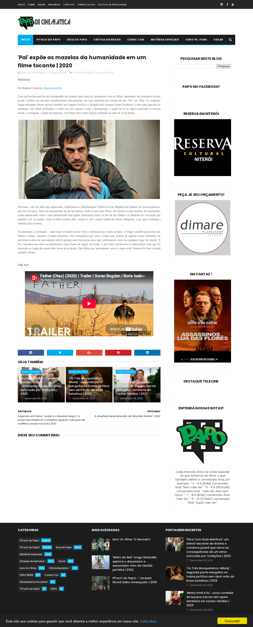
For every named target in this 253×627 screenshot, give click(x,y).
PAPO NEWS (26, 575)
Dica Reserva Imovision (34, 582)
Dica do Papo (77, 39)
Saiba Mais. (149, 621)
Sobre (31, 4)
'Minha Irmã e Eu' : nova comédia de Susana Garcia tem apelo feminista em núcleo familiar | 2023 (136, 388)
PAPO (54, 588)
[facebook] (227, 4)
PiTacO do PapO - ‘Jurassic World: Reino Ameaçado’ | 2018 (134, 580)
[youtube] (232, 4)
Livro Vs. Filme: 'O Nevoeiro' (131, 539)
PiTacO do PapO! (103, 72)
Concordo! (232, 620)
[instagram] (221, 4)
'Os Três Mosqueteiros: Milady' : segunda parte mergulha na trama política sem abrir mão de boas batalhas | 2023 (89, 386)
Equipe (41, 4)
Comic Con (135, 39)
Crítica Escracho (107, 39)
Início (21, 4)
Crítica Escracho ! (59, 568)
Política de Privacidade (112, 4)
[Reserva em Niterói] (202, 175)
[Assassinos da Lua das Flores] (202, 362)
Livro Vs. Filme (196, 39)
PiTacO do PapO (48, 39)
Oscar (218, 39)
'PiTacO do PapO (30, 588)
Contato (69, 4)
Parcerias (54, 4)
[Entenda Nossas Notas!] (202, 468)
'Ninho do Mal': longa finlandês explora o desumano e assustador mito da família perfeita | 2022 (134, 563)
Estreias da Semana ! (32, 561)
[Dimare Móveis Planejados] (202, 254)
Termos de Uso (86, 4)
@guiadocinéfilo (53, 88)
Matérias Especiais (165, 39)
